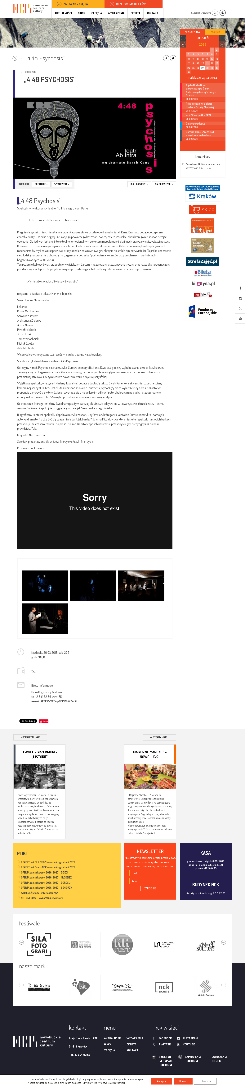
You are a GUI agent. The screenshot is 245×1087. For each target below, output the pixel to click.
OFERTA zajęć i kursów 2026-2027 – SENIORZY (46, 887)
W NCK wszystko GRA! (198, 115)
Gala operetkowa (195, 123)
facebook (165, 1038)
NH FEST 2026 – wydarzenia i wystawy (42, 897)
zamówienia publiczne (181, 1059)
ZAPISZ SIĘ (150, 888)
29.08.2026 (192, 118)
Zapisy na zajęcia (75, 4)
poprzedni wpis (30, 737)
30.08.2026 (192, 127)
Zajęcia (96, 13)
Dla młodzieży (139, 184)
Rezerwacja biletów (131, 4)
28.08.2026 (192, 99)
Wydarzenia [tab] (192, 32)
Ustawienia (205, 1081)
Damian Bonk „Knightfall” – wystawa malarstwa (200, 133)
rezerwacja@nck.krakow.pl (59, 701)
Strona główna (17, 57)
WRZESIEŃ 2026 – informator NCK (39, 892)
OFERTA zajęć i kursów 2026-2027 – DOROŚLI (45, 882)
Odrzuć (183, 1081)
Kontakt (152, 13)
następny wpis (159, 737)
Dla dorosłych (164, 184)
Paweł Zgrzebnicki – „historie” (40, 754)
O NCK (81, 13)
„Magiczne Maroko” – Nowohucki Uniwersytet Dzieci (149, 754)
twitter (165, 1044)
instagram (190, 1038)
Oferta (135, 13)
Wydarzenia (116, 13)
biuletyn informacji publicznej (163, 1061)
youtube (189, 1044)
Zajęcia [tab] (215, 32)
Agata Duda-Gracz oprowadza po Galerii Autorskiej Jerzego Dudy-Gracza (201, 90)
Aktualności (63, 13)
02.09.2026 (192, 138)
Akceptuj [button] (161, 1081)
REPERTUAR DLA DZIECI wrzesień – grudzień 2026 (48, 862)
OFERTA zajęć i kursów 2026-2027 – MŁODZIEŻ (46, 877)
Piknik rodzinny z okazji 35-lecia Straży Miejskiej (200, 105)
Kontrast (222, 13)
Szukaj (215, 13)
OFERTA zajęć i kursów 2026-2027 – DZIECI (44, 872)
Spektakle (41, 184)
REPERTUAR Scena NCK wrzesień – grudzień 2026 (48, 867)
